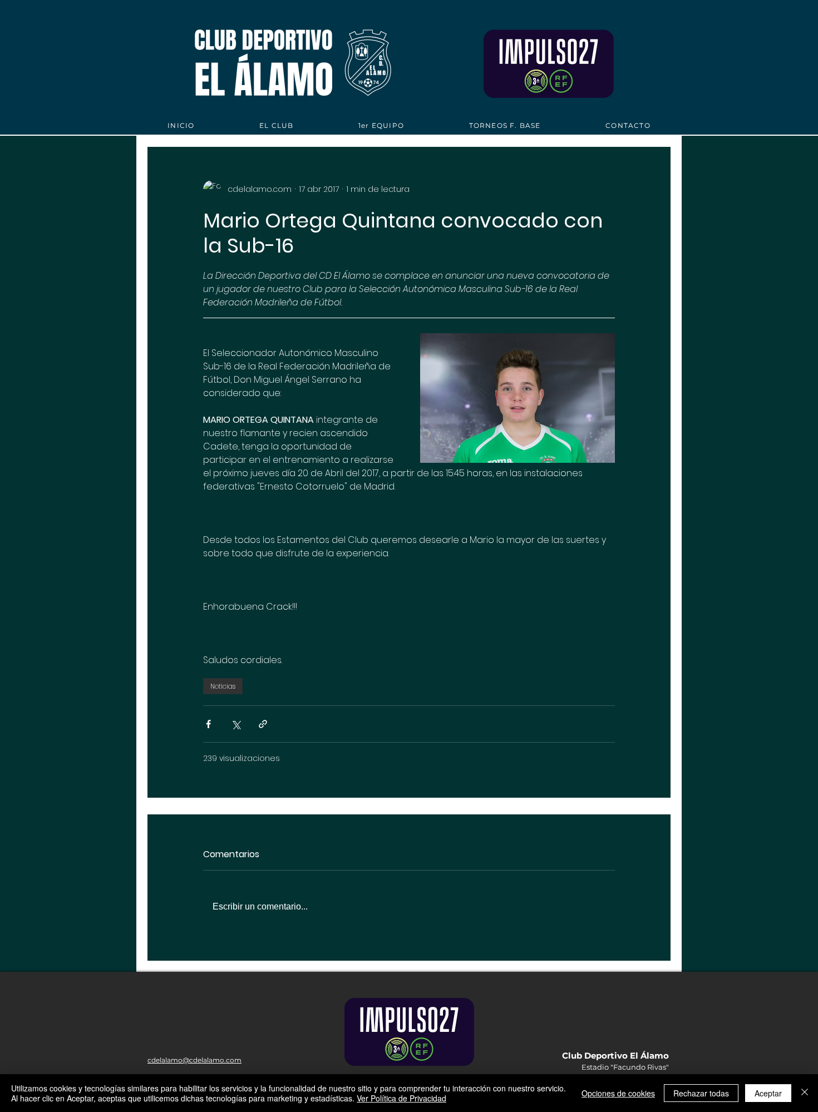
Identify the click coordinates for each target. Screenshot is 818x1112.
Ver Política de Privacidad (401, 1098)
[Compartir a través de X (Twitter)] (235, 724)
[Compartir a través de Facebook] (208, 724)
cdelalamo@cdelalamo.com (194, 1060)
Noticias (222, 686)
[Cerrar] (804, 1093)
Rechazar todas (701, 1093)
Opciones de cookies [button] (618, 1093)
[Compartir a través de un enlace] (263, 724)
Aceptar (768, 1093)
